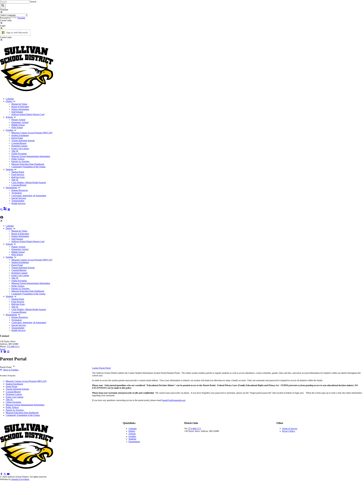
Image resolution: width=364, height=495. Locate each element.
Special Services (18, 198)
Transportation (17, 200)
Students (10, 169)
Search (33, 1)
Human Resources (19, 190)
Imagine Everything (20, 479)
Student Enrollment (20, 135)
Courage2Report (18, 143)
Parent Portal (17, 138)
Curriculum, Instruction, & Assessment (28, 195)
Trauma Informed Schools (23, 140)
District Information (20, 109)
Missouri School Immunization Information (30, 156)
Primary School (18, 119)
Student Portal (17, 172)
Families (10, 130)
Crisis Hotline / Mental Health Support (28, 182)
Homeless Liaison (19, 146)
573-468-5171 (13, 346)
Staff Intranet (17, 112)
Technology (16, 193)
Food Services (17, 174)
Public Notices (17, 159)
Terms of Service (289, 428)
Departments (12, 187)
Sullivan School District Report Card (27, 114)
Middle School (18, 125)
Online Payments (19, 153)
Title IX (14, 151)
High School (17, 127)
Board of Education (20, 106)
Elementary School (19, 122)
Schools (9, 117)
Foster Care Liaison (20, 148)
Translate (21, 18)
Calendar (10, 99)
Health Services (18, 203)
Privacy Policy (288, 431)
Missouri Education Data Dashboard (27, 164)
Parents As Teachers (20, 161)
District (9, 101)
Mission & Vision (19, 104)
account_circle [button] (1, 217)
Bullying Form (18, 177)
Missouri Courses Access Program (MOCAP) (31, 132)
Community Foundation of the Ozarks (28, 166)
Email (2, 349)
